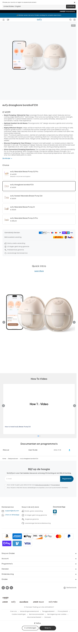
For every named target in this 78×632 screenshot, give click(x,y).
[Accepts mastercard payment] (59, 536)
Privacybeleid (55, 485)
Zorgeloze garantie (32, 519)
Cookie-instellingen (19, 614)
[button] (75, 2)
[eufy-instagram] (3, 587)
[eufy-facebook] (7, 587)
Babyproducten (13, 458)
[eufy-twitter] (11, 587)
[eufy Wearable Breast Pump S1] (39, 208)
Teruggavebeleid (48, 611)
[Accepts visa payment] (27, 543)
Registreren (67, 479)
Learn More (39, 271)
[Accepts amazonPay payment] (7, 536)
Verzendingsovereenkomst (29, 611)
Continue (70, 6)
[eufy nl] (39, 20)
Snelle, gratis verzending (34, 511)
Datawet (47, 617)
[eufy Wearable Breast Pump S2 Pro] (39, 174)
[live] (8, 20)
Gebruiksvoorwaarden (42, 485)
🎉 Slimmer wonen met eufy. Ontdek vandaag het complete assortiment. (39, 15)
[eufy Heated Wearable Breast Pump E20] (39, 197)
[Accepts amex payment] (17, 536)
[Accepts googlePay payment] (48, 536)
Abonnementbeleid (34, 617)
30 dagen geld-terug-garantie (36, 515)
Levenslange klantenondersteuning (38, 523)
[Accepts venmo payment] (17, 543)
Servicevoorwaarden (36, 614)
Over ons (13, 611)
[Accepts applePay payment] (27, 536)
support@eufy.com (12, 510)
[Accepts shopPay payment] (7, 543)
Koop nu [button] (48, 628)
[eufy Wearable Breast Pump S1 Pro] (39, 220)
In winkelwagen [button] (30, 628)
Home (4, 458)
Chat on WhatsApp (12, 514)
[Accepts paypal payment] (69, 536)
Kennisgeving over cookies (56, 614)
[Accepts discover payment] (38, 536)
